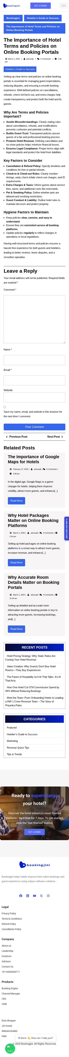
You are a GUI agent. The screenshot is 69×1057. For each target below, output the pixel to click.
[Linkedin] (28, 896)
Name (8, 349)
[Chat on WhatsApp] (10, 1049)
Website (8, 390)
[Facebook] (21, 896)
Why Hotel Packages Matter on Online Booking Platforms (33, 520)
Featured (12, 727)
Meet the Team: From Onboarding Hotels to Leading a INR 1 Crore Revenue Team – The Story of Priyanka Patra (34, 701)
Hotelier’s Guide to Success (43, 18)
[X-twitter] (41, 896)
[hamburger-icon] (63, 5)
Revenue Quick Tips (18, 747)
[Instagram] (48, 896)
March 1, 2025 (19, 533)
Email (8, 369)
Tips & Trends (14, 754)
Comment (10, 289)
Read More (17, 499)
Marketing (12, 740)
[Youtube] (34, 896)
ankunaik (30, 59)
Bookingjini (13, 18)
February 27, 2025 (21, 469)
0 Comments (51, 469)
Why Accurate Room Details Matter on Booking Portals (33, 582)
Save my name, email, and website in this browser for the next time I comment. (33, 414)
